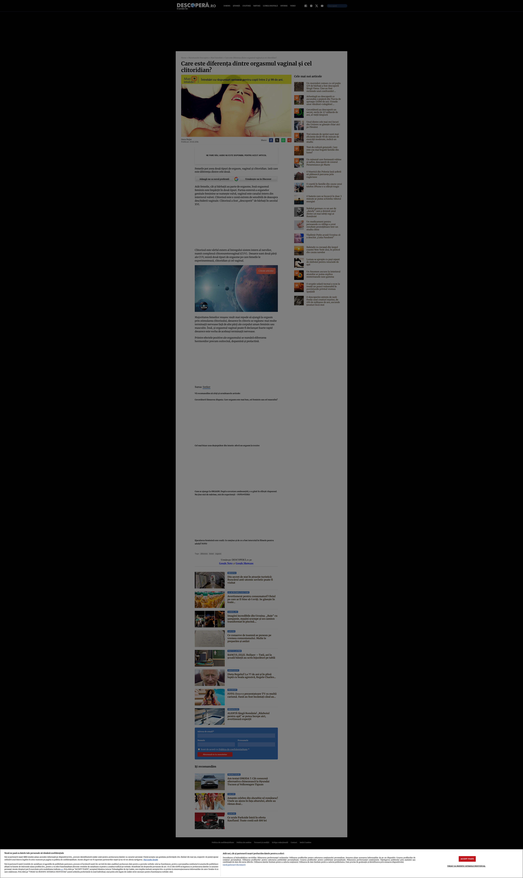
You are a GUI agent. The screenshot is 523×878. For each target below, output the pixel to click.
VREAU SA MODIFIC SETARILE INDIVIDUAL (466, 866)
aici (62, 869)
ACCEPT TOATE (467, 859)
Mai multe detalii (150, 860)
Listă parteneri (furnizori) (234, 865)
